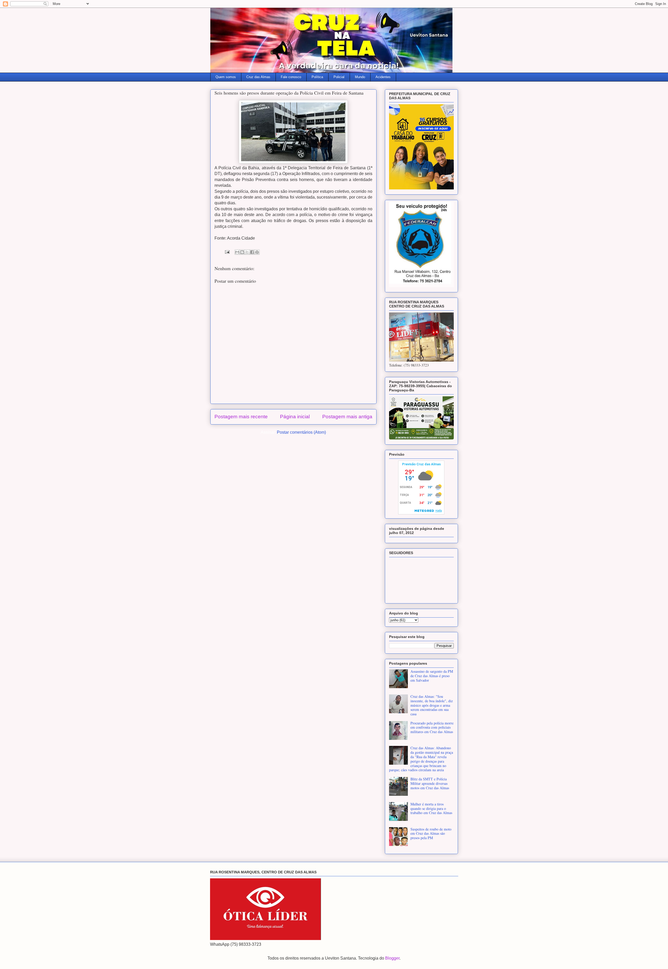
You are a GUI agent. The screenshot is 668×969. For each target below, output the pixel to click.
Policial (338, 77)
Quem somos (226, 77)
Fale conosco (291, 77)
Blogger (392, 958)
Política (317, 77)
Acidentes (383, 77)
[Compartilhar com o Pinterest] (257, 252)
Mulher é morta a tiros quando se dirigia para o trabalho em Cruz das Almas (431, 808)
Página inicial (295, 416)
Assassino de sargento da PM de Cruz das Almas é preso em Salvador (431, 676)
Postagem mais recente (241, 416)
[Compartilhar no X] (247, 252)
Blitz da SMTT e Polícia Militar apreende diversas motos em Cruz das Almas (429, 783)
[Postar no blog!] (242, 252)
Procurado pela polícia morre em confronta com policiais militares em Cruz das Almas (432, 727)
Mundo (360, 77)
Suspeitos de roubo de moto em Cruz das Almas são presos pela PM (430, 833)
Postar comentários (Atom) (301, 432)
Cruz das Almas (258, 77)
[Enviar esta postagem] (227, 251)
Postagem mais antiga (347, 416)
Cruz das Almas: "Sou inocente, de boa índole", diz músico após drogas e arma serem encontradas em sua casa (431, 705)
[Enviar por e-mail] (237, 252)
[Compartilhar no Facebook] (252, 252)
